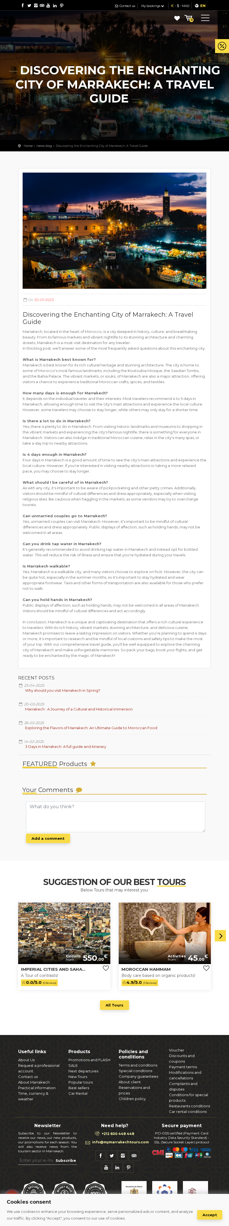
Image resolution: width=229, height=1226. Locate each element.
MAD (185, 6)
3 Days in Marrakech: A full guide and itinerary (65, 746)
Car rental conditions (188, 1111)
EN (203, 5)
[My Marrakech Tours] (40, 17)
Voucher (176, 1050)
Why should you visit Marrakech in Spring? (62, 690)
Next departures (83, 1071)
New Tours (77, 1076)
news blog (44, 146)
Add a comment (48, 838)
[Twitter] (29, 5)
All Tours (114, 1005)
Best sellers (78, 1088)
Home (28, 146)
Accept (209, 1215)
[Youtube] (106, 1167)
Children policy (132, 1098)
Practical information (37, 1088)
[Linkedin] (55, 5)
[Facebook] (22, 5)
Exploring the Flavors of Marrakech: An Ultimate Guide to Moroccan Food (91, 728)
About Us (26, 1060)
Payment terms (183, 1067)
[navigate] (5, 934)
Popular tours (80, 1082)
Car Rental (77, 1093)
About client (130, 1082)
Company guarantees (138, 1076)
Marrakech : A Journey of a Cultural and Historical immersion (79, 709)
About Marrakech (34, 1082)
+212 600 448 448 (118, 1134)
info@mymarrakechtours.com (120, 1142)
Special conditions (135, 1070)
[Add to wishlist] (106, 968)
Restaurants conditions (189, 1106)
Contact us (127, 6)
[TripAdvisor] (42, 5)
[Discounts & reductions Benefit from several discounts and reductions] (222, 46)
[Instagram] (36, 5)
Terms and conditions (138, 1065)
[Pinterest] (62, 5)
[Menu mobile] (205, 19)
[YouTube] (48, 5)
